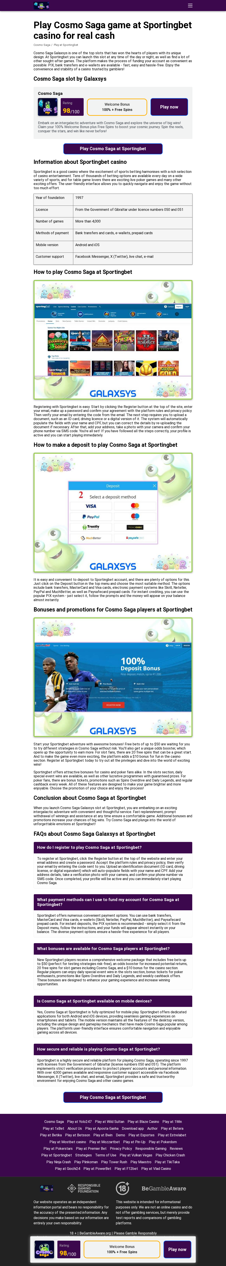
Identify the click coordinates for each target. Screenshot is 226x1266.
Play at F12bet (126, 1169)
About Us (75, 1128)
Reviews (176, 1148)
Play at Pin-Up (134, 1142)
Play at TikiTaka (167, 1162)
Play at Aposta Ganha (102, 1128)
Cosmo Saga (42, 45)
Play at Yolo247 (79, 1122)
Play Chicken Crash (170, 1155)
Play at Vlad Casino (156, 1169)
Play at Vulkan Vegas (136, 1155)
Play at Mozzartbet (104, 1142)
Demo (120, 1135)
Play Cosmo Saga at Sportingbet (113, 148)
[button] (190, 5)
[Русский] (201, 78)
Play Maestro (140, 1162)
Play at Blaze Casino (143, 1122)
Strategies (83, 1155)
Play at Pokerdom (163, 1142)
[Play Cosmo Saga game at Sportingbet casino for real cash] (41, 5)
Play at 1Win (172, 1122)
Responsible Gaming (150, 1148)
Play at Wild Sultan (109, 1122)
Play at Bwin (103, 1135)
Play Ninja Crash (58, 1162)
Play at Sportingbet (56, 1155)
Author (152, 1128)
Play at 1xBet (53, 1128)
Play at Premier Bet (91, 1148)
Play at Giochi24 (67, 1169)
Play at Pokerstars (58, 1148)
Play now (169, 107)
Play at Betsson (77, 1135)
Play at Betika (51, 1135)
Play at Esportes (141, 1135)
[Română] (166, 78)
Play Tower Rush (114, 1162)
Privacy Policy (121, 1148)
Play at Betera (172, 1128)
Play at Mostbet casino (67, 1142)
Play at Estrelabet (172, 1135)
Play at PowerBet (97, 1169)
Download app (133, 1128)
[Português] (212, 78)
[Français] (189, 78)
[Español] (178, 78)
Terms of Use (105, 1155)
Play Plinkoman (86, 1162)
